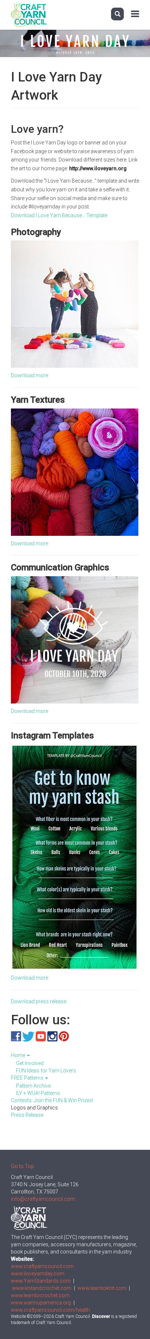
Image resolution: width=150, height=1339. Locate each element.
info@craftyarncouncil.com (43, 1199)
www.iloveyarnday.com (37, 1273)
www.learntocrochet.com (40, 1295)
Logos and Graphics (34, 1108)
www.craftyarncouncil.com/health (50, 1310)
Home (18, 1055)
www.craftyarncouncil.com (42, 1266)
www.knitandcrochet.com (41, 1288)
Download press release (38, 1001)
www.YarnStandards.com (41, 1281)
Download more (29, 375)
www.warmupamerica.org (41, 1303)
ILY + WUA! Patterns (38, 1093)
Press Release (27, 1115)
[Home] (29, 15)
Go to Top (22, 1166)
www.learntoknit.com (102, 1288)
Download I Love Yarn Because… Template (59, 215)
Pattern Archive (33, 1086)
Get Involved (30, 1063)
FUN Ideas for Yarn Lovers (46, 1070)
